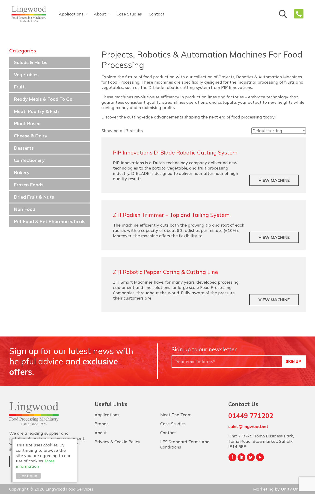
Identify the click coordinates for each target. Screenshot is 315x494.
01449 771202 (250, 416)
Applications (71, 14)
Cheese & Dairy (30, 136)
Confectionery (29, 160)
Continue (28, 476)
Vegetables (26, 74)
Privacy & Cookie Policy (117, 441)
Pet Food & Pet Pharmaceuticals (49, 221)
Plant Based (27, 123)
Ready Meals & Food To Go (43, 99)
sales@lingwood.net (248, 426)
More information (35, 463)
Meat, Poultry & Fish (36, 111)
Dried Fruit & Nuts (34, 197)
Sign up (293, 362)
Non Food (24, 209)
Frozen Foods (28, 185)
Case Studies (129, 14)
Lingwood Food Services (29, 14)
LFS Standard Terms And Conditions (185, 444)
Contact (156, 14)
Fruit (19, 87)
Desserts (24, 148)
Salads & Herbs (30, 62)
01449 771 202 (298, 13)
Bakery (22, 172)
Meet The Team (175, 414)
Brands (101, 423)
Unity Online (293, 489)
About (100, 14)
